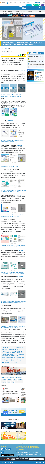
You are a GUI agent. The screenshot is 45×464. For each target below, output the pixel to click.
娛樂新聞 (16, 13)
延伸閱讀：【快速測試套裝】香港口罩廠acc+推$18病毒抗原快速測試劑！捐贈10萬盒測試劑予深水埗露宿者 (13, 301)
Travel (11, 2)
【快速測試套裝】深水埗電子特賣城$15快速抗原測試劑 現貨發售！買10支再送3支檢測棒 (13, 355)
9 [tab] (22, 15)
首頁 (2, 48)
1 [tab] (19, 14)
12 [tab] (25, 15)
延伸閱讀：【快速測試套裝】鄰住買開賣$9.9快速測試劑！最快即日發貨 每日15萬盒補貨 (13, 140)
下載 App (37, 2)
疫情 (7, 377)
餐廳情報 (37, 447)
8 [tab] (21, 15)
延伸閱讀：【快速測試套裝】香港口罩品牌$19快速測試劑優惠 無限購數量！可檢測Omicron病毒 (13, 165)
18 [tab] (25, 17)
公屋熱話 (11, 13)
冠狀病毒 (4, 382)
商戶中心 (42, 4)
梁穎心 (4, 51)
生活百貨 (12, 48)
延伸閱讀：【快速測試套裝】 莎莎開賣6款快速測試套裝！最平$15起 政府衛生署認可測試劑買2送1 (13, 215)
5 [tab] (24, 14)
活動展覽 (18, 446)
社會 (34, 447)
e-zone (28, 2)
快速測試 (4, 379)
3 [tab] (22, 14)
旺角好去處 (29, 447)
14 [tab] (21, 17)
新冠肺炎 (12, 377)
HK (7, 2)
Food (15, 2)
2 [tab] (21, 14)
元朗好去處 (18, 447)
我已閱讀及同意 (36, 459)
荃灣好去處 (23, 447)
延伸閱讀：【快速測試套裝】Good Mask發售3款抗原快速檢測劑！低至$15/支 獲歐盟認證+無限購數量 (13, 190)
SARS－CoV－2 (19, 382)
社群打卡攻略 (37, 4)
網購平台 (20, 379)
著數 (3, 377)
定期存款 (21, 13)
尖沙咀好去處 (29, 446)
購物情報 (7, 48)
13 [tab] (19, 17)
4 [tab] (23, 14)
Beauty (20, 2)
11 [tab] (24, 15)
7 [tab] (19, 15)
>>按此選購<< (21, 70)
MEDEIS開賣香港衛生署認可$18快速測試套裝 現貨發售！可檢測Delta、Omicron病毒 (12, 361)
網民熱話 (17, 452)
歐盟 (13, 382)
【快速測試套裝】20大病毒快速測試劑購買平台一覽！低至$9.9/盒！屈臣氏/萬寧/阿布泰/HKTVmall (12, 351)
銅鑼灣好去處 (35, 446)
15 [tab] (22, 17)
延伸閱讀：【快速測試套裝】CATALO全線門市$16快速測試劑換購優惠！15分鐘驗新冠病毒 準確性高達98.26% (13, 246)
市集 (21, 446)
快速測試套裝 (18, 377)
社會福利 (22, 449)
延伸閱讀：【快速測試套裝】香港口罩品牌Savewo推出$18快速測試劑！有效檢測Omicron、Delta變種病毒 (13, 273)
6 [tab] (25, 14)
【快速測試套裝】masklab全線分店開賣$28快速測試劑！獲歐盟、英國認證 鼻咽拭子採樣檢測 (12, 348)
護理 (9, 382)
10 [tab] (23, 15)
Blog (24, 2)
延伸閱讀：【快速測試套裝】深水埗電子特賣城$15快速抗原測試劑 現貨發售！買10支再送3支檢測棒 (13, 327)
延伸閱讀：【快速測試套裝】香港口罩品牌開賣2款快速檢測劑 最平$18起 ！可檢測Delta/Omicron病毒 (13, 95)
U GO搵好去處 (29, 4)
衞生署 (15, 379)
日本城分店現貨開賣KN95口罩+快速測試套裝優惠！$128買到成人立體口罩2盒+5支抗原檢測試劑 (13, 358)
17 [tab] (24, 17)
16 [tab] (23, 17)
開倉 (24, 446)
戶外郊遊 (18, 449)
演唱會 (4, 11)
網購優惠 (9, 379)
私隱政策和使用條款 (6, 459)
